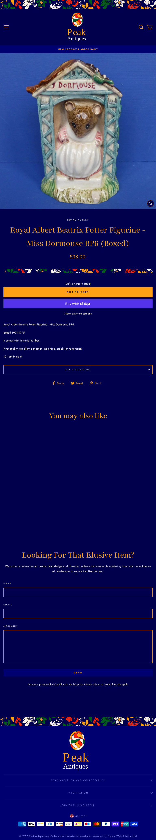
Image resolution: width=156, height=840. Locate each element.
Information (78, 792)
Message (10, 626)
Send (78, 672)
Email (7, 604)
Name (7, 583)
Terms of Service (112, 684)
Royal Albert (78, 219)
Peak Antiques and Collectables (78, 780)
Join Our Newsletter (78, 805)
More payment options (78, 313)
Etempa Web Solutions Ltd (122, 836)
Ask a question (78, 369)
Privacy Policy (91, 684)
